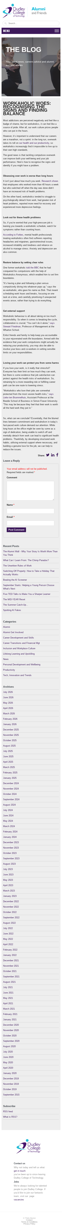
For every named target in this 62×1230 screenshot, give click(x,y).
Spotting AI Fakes (12, 610)
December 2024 (11, 783)
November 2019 (11, 1084)
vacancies (19, 1199)
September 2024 (11, 799)
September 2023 (11, 858)
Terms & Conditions (29, 1222)
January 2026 (10, 724)
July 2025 (8, 751)
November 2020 (11, 1030)
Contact (29, 1220)
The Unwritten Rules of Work (17, 565)
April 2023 (8, 885)
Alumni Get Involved (13, 632)
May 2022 (8, 939)
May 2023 (8, 880)
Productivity (9, 670)
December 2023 (11, 842)
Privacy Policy (29, 1224)
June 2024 (8, 815)
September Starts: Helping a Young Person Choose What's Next (28, 587)
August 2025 (9, 745)
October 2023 (10, 853)
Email (10, 517)
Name (10, 505)
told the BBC (32, 267)
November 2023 (11, 847)
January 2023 (10, 896)
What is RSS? (10, 1117)
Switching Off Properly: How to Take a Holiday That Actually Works (28, 573)
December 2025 (11, 729)
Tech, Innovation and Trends (17, 675)
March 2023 (9, 890)
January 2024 (10, 837)
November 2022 (11, 906)
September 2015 (11, 1094)
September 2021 (11, 976)
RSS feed (8, 1111)
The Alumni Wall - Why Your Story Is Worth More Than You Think (30, 553)
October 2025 (10, 740)
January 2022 (10, 955)
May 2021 (8, 998)
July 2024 (8, 810)
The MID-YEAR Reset (14, 599)
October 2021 (10, 971)
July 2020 (8, 1051)
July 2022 (8, 928)
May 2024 (8, 821)
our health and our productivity (34, 143)
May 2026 (8, 702)
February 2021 (10, 1014)
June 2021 (8, 992)
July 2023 (8, 869)
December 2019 (11, 1078)
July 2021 (8, 987)
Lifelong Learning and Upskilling (19, 653)
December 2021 (11, 960)
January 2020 (10, 1073)
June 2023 (8, 874)
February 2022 (10, 949)
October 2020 (10, 1035)
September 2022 (11, 917)
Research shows (50, 181)
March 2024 (9, 826)
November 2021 (11, 966)
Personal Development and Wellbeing (21, 664)
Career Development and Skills (18, 637)
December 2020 (11, 1025)
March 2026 (9, 713)
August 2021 (9, 982)
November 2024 (11, 788)
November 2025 (11, 735)
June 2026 (8, 697)
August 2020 (9, 1046)
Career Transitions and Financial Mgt (21, 643)
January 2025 (10, 778)
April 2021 (8, 1003)
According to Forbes (13, 234)
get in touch (19, 1171)
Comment (12, 477)
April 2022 (8, 944)
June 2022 (8, 933)
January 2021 (10, 1019)
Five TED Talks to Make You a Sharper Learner (26, 594)
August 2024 (9, 804)
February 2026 (10, 719)
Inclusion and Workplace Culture (19, 648)
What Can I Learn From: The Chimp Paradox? (26, 560)
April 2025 (8, 762)
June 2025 (8, 756)
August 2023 (9, 864)
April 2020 (8, 1068)
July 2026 (8, 692)
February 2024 (10, 831)
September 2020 (11, 1041)
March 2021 (9, 1008)
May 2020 (8, 1062)
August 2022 (9, 923)
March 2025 (9, 767)
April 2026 (8, 708)
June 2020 (8, 1057)
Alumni (6, 627)
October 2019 (10, 1089)
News (6, 659)
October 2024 (10, 794)
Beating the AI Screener (15, 580)
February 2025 (10, 772)
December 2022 (11, 901)
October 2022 (10, 912)
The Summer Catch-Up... (15, 604)
